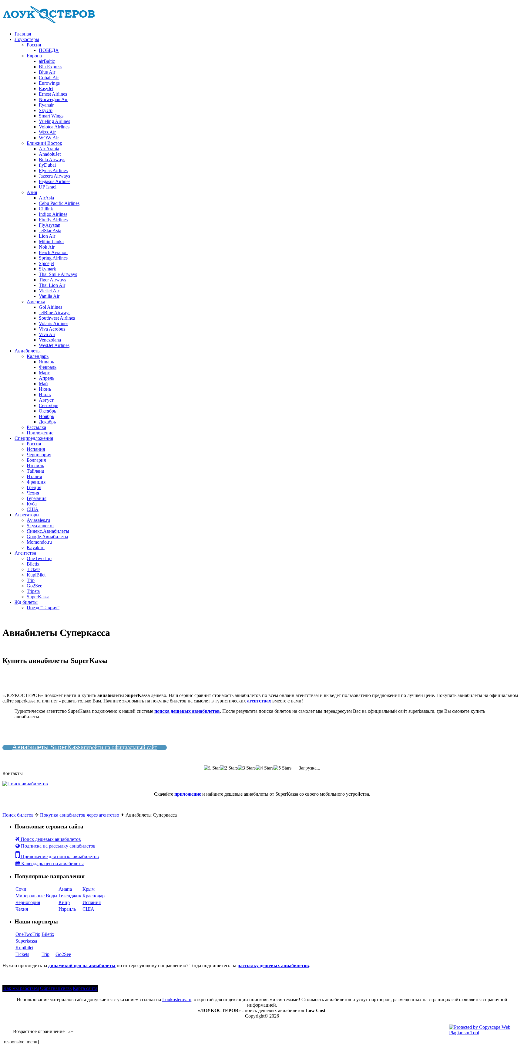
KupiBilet (36, 574)
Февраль (47, 367)
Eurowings (49, 83)
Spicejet (46, 263)
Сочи (20, 889)
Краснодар (93, 895)
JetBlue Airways (54, 312)
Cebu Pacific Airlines (59, 203)
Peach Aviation (53, 252)
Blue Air (47, 72)
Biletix (33, 563)
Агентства (25, 553)
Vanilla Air (49, 296)
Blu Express (50, 66)
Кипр (64, 902)
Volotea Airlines (54, 126)
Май (43, 383)
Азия (32, 192)
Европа (34, 55)
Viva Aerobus (52, 328)
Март (44, 372)
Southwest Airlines (57, 318)
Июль (45, 394)
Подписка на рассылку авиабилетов (58, 845)
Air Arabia (49, 148)
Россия (34, 44)
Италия (34, 476)
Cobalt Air (49, 77)
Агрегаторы (27, 514)
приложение (187, 794)
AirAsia (46, 197)
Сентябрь (48, 405)
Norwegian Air (53, 99)
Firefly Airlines (53, 219)
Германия (36, 498)
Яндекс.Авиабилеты (48, 531)
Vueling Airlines (54, 121)
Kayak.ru (36, 547)
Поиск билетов (18, 815)
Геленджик (70, 895)
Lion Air (47, 236)
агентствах (259, 700)
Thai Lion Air (52, 285)
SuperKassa (38, 596)
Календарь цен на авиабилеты (52, 863)
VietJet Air (49, 290)
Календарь (38, 356)
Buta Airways (52, 159)
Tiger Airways (52, 279)
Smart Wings (51, 115)
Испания (36, 449)
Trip (31, 580)
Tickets (33, 569)
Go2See (34, 585)
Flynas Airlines (53, 170)
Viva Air (47, 334)
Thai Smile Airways (58, 274)
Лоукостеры (27, 39)
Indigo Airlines (53, 214)
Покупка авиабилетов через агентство (79, 815)
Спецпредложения (34, 438)
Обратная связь (56, 988)
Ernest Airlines (53, 94)
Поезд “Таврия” (43, 607)
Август (46, 400)
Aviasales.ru (38, 520)
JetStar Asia (50, 230)
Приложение (40, 432)
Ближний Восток (44, 143)
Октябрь (47, 410)
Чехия (33, 492)
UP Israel (47, 186)
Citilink (46, 208)
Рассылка (36, 427)
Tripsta (33, 591)
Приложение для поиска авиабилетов (59, 856)
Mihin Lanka (51, 241)
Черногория (39, 454)
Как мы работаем (21, 988)
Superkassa (26, 940)
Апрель (46, 378)
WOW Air (49, 137)
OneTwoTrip (39, 558)
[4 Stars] (265, 768)
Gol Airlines (50, 307)
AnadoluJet (50, 154)
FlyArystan (49, 225)
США (33, 509)
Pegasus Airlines (54, 181)
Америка (36, 301)
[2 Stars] (229, 768)
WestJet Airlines (54, 345)
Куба (32, 503)
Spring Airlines (53, 257)
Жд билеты (26, 602)
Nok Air (47, 247)
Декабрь (47, 421)
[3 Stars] (247, 768)
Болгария (36, 460)
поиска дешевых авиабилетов (187, 711)
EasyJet (46, 88)
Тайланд (35, 471)
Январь (46, 361)
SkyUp (45, 110)
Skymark (47, 268)
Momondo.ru (39, 542)
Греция (34, 487)
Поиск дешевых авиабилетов (50, 839)
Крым (88, 889)
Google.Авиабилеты (47, 536)
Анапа (65, 889)
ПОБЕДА (49, 50)
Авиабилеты (28, 350)
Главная (23, 33)
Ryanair (46, 104)
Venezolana (50, 339)
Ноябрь (46, 416)
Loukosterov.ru (176, 999)
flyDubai (47, 165)
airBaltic (47, 61)
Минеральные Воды (36, 895)
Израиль (35, 465)
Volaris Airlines (53, 323)
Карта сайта (85, 988)
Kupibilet (24, 947)
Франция (36, 481)
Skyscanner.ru (40, 525)
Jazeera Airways (54, 175)
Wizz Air (47, 132)
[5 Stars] (282, 768)
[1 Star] (212, 768)
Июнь (45, 389)
